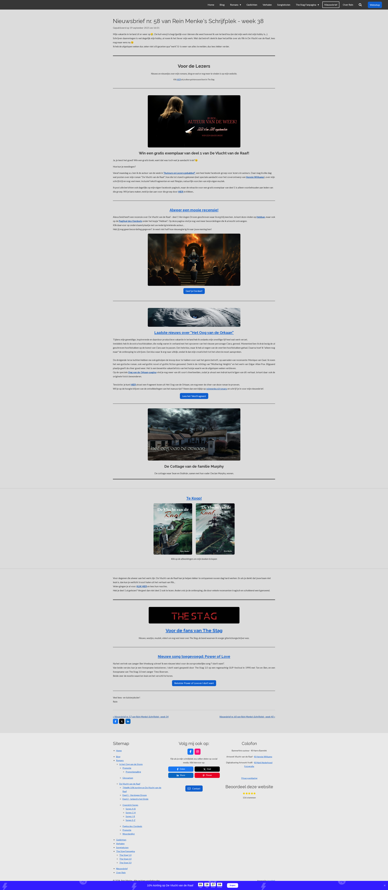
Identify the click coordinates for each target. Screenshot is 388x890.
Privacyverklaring (249, 778)
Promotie (126, 768)
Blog (118, 756)
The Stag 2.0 (125, 859)
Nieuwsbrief (122, 868)
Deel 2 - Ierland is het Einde (135, 799)
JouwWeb (271, 881)
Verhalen (120, 843)
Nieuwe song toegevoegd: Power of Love (194, 656)
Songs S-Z (130, 820)
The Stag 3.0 (125, 862)
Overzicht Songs (130, 805)
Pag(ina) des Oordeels (130, 221)
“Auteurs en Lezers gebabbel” (179, 173)
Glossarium (127, 778)
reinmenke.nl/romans (216, 388)
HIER (179, 79)
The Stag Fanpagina (125, 851)
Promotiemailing (133, 771)
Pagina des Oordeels (132, 826)
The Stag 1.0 (125, 855)
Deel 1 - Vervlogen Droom (134, 795)
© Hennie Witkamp (263, 756)
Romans (120, 760)
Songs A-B (131, 808)
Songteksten (122, 847)
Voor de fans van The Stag (194, 630)
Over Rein (121, 872)
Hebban (261, 217)
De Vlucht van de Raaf (129, 783)
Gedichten (121, 839)
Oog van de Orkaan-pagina (142, 372)
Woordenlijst (128, 834)
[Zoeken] (360, 5)
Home (119, 750)
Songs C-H (131, 812)
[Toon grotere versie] (194, 121)
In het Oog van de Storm (131, 764)
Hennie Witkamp (255, 177)
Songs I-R (130, 816)
